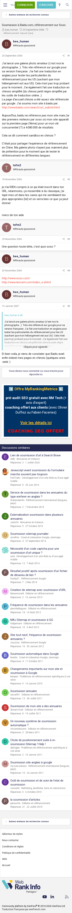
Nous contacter (10, 840)
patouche (15, 803)
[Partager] (63, 56)
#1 (68, 55)
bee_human (11, 29)
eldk (12, 459)
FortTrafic (15, 478)
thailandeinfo (17, 500)
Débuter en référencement (40, 593)
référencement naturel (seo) (18, 33)
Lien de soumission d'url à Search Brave (35, 455)
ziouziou (15, 642)
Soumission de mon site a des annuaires (36, 706)
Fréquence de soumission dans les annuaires (38, 605)
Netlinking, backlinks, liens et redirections (43, 788)
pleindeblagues (18, 608)
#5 (68, 306)
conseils (15, 788)
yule (12, 556)
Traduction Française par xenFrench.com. (24, 909)
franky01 (15, 578)
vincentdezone (18, 728)
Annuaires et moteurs (28, 459)
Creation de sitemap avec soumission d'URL (38, 590)
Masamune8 (17, 593)
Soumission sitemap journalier (29, 534)
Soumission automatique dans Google (34, 654)
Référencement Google (33, 578)
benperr (14, 676)
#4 (68, 270)
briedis (13, 657)
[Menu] (5, 5)
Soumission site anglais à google (31, 762)
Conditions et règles (13, 846)
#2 (68, 179)
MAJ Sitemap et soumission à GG (31, 620)
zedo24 (14, 522)
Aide (4, 859)
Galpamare (16, 623)
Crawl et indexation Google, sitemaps (40, 537)
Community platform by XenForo (33, 906)
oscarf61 (15, 694)
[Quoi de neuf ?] (59, 5)
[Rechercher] (67, 5)
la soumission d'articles (25, 799)
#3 (68, 239)
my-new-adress (18, 766)
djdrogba (15, 747)
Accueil (6, 865)
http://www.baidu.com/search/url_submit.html (31, 107)
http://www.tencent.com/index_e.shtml (26, 282)
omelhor (14, 537)
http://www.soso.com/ (16, 278)
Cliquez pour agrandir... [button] (36, 346)
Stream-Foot (16, 709)
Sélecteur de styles (12, 834)
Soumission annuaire (23, 691)
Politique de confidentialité (16, 853)
